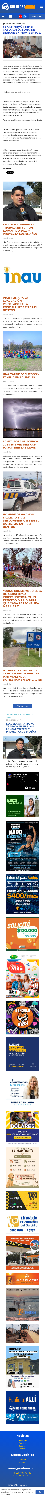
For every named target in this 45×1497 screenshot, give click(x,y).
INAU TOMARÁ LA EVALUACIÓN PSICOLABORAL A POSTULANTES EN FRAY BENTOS (20, 304)
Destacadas (11, 714)
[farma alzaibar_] (22, 1367)
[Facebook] (25, 16)
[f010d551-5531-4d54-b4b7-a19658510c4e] (22, 1167)
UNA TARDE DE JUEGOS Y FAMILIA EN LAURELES (21, 375)
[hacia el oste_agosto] (22, 1304)
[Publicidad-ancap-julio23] (22, 1253)
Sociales (10, 717)
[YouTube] (20, 16)
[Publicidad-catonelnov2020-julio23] (22, 1333)
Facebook (22, 1459)
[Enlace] (19, 6)
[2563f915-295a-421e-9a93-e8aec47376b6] (22, 1127)
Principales (31, 714)
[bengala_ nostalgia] (22, 1017)
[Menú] (41, 7)
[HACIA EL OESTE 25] (22, 1279)
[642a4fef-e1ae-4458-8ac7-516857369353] (22, 934)
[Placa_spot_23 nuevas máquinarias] (22, 1054)
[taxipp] (22, 1200)
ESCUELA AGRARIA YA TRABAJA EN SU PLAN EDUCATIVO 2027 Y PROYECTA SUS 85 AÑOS (20, 229)
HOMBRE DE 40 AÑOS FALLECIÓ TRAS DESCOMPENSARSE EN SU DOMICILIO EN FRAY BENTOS (21, 520)
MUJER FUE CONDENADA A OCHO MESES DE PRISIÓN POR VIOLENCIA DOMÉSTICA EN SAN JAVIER (22, 675)
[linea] (22, 1223)
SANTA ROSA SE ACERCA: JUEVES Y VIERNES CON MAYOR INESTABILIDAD (21, 444)
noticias (21, 714)
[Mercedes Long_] (22, 1091)
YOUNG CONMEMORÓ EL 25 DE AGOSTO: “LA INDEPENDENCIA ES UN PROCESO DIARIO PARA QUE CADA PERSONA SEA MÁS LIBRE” (22, 598)
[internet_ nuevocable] (22, 894)
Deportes (22, 1446)
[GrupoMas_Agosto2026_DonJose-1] (22, 976)
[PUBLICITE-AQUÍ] (22, 1407)
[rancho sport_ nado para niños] (22, 846)
